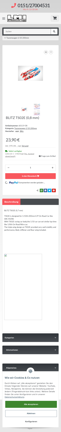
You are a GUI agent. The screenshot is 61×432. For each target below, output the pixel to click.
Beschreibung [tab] (11, 201)
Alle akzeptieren (31, 404)
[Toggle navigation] (3, 18)
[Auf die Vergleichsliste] (46, 52)
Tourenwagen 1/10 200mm (25, 128)
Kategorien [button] (9, 338)
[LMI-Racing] (19, 18)
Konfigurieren (31, 421)
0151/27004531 (34, 5)
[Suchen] (54, 32)
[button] (30, 350)
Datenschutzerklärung (14, 397)
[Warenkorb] (55, 18)
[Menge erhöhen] (53, 168)
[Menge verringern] (8, 168)
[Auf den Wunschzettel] (51, 52)
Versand (25, 146)
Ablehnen (31, 413)
